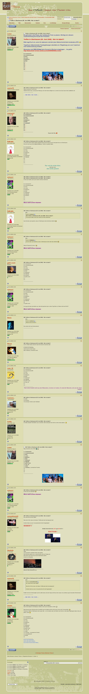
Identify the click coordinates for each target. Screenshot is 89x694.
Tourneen (61, 10)
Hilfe (19, 22)
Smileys (9, 672)
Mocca (9, 344)
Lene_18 (10, 368)
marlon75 (10, 88)
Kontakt (62, 684)
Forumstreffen (41, 17)
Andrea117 (11, 113)
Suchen (77, 22)
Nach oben (78, 684)
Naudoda (10, 550)
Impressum (15, 1)
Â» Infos (13, 6)
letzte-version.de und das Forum (29, 17)
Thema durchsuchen (76, 28)
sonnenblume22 (12, 516)
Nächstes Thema (49, 653)
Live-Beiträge (53, 22)
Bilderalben (11, 22)
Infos (68, 10)
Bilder (54, 10)
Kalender (38, 22)
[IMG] (8, 673)
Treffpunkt (38, 10)
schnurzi (10, 177)
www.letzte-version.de (70, 684)
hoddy (9, 422)
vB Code (9, 670)
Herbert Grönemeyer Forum (15, 17)
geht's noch (11, 263)
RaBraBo (10, 142)
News (30, 10)
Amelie (9, 606)
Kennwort (59, 18)
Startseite (10, 1)
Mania (9, 318)
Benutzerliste (28, 22)
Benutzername (60, 16)
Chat (44, 22)
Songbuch (47, 10)
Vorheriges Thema (40, 653)
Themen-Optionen (64, 28)
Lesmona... (11, 398)
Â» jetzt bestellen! (15, 7)
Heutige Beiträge (66, 22)
